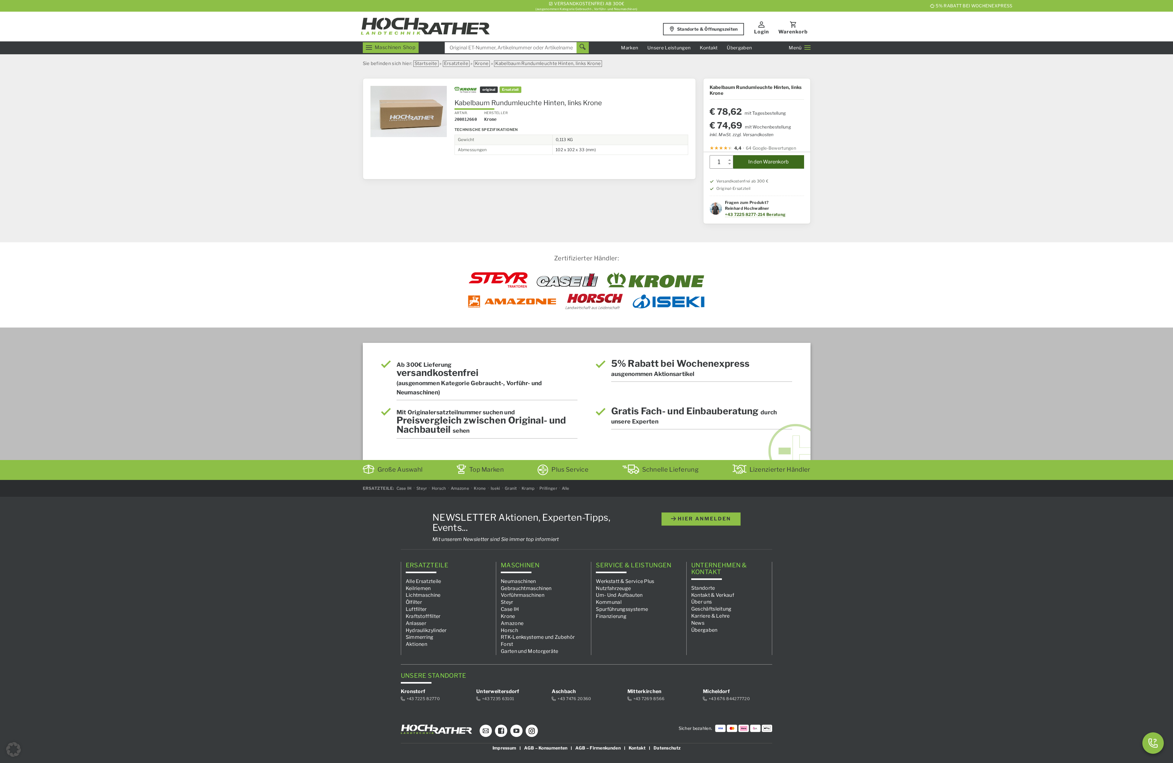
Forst (507, 644)
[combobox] (517, 47)
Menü (795, 48)
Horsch (439, 488)
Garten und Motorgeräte (529, 651)
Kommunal (608, 602)
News (697, 623)
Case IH (404, 488)
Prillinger (548, 488)
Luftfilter (416, 609)
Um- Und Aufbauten (619, 595)
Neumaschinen (518, 581)
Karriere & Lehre (710, 616)
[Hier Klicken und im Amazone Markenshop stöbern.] (512, 301)
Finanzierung (611, 616)
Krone (482, 63)
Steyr (421, 488)
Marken (629, 48)
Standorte (703, 588)
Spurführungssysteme (622, 609)
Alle (565, 488)
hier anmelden (703, 519)
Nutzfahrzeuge (613, 588)
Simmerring (420, 637)
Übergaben (739, 48)
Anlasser (416, 623)
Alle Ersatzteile (423, 581)
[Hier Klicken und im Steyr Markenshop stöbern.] (498, 280)
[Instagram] (532, 731)
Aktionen (416, 644)
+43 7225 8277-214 (745, 214)
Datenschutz (667, 747)
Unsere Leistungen (669, 48)
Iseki (495, 488)
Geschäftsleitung (711, 609)
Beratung (775, 214)
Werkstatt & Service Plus (625, 581)
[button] (13, 749)
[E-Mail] (486, 731)
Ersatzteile (456, 63)
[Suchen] (583, 47)
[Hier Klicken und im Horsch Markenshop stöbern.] (594, 301)
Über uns (701, 602)
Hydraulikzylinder (426, 630)
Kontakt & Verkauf (712, 595)
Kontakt (709, 48)
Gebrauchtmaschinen (526, 588)
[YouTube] (516, 731)
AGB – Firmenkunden (597, 747)
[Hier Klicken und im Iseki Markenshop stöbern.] (668, 301)
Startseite (426, 63)
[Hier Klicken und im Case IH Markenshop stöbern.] (567, 280)
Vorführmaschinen (522, 595)
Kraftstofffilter (423, 616)
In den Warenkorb (768, 162)
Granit (511, 488)
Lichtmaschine (423, 595)
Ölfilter (414, 602)
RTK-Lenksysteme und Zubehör (538, 637)
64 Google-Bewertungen (771, 148)
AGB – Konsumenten (545, 747)
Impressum (504, 747)
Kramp (528, 488)
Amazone (460, 488)
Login (761, 32)
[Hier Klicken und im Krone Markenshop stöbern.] (655, 280)
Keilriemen (418, 588)
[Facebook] (501, 731)
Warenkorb (793, 32)
